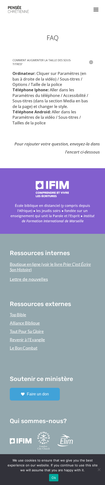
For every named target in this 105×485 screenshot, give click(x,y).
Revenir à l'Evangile (27, 339)
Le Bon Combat (23, 348)
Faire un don (38, 394)
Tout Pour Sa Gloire (27, 331)
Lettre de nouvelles (29, 279)
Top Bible (18, 314)
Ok (54, 478)
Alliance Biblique (25, 323)
